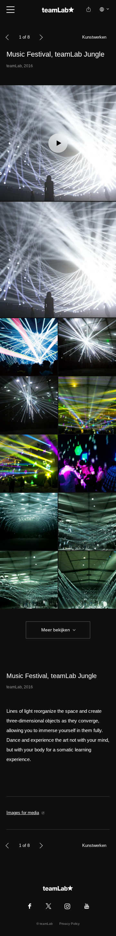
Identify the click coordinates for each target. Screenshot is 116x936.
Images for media (22, 812)
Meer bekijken (55, 629)
